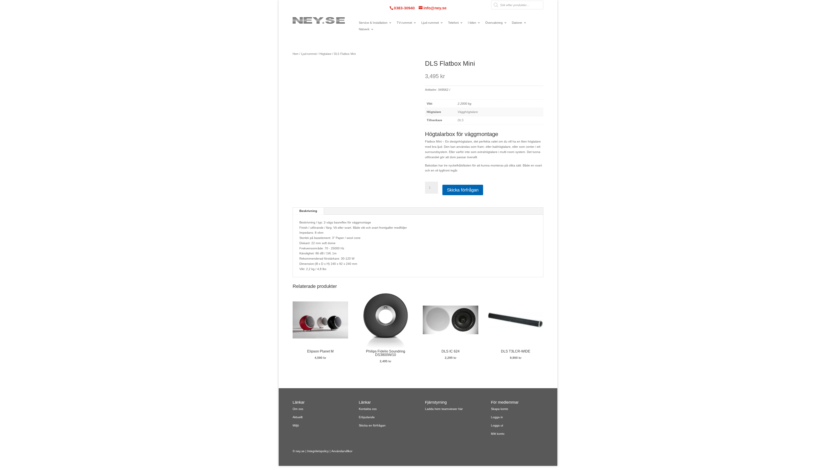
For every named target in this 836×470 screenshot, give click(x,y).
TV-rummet (404, 22)
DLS (461, 120)
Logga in (497, 417)
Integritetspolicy (318, 451)
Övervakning (494, 22)
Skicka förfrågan (463, 190)
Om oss (298, 409)
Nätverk (364, 29)
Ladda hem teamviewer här (444, 409)
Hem (295, 53)
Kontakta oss (368, 409)
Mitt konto (497, 433)
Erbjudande (367, 417)
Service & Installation (373, 22)
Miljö (296, 425)
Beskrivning (308, 211)
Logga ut (497, 425)
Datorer (517, 22)
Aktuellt (298, 417)
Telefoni (453, 22)
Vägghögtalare (468, 112)
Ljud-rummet (430, 22)
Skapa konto (499, 409)
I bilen (472, 22)
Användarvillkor (341, 451)
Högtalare (325, 53)
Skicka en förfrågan (372, 425)
